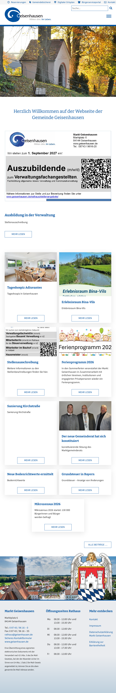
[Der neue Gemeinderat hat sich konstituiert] (85, 429)
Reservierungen (18, 2)
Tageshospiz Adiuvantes (24, 287)
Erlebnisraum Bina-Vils (78, 302)
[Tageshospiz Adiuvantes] (31, 281)
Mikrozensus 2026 (48, 504)
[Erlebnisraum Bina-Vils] (85, 295)
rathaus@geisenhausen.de (19, 634)
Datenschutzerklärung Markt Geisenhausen (101, 633)
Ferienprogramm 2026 (78, 362)
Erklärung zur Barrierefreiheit (97, 643)
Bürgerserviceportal (91, 2)
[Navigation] (108, 17)
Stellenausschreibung (22, 362)
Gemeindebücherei (41, 2)
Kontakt (111, 2)
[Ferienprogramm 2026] (85, 355)
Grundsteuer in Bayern (78, 474)
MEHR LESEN (18, 234)
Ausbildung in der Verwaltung (30, 215)
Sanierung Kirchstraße (23, 406)
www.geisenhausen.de (16, 641)
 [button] (110, 7)
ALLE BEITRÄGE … (97, 544)
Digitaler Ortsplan (66, 2)
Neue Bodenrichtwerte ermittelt (30, 474)
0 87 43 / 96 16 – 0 (18, 627)
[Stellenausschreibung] (31, 355)
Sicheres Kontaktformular (18, 638)
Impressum (95, 625)
